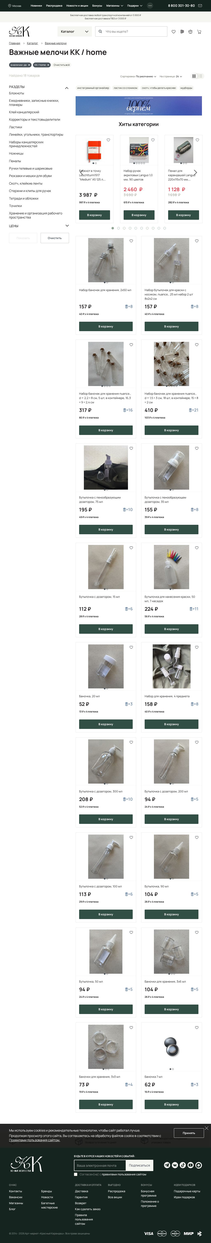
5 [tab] (136, 228)
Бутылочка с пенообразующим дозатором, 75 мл (100, 499)
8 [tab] (153, 228)
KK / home (40, 65)
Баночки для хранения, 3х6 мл (165, 981)
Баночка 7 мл (153, 1077)
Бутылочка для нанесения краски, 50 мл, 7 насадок (170, 599)
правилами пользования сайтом (124, 1174)
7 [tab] (147, 228)
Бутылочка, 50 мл (91, 981)
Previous (79, 179)
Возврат (80, 1203)
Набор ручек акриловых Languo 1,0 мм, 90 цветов (138, 175)
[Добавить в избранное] (108, 140)
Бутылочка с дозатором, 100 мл (100, 886)
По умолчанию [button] (144, 76)
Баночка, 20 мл (89, 696)
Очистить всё (62, 65)
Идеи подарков (184, 1197)
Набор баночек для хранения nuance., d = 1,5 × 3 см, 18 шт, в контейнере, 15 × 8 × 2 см (171, 398)
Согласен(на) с (113, 1174)
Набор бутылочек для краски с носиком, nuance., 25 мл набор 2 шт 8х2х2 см (169, 294)
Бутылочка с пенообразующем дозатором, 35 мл (165, 499)
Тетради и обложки (23, 198)
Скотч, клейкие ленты (25, 183)
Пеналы (15, 161)
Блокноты (16, 93)
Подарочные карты (187, 1191)
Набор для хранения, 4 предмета (167, 696)
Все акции (115, 1197)
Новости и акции (77, 5)
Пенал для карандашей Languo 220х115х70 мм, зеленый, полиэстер (182, 175)
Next (198, 179)
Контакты (15, 1191)
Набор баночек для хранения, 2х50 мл (105, 290)
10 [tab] (164, 228)
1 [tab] (112, 228)
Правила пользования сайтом (84, 1219)
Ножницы (16, 153)
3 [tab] (124, 228)
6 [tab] (141, 228)
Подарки (133, 5)
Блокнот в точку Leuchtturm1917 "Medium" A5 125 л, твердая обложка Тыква (91, 175)
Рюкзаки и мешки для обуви (30, 175)
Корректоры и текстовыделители (34, 119)
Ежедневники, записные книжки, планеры (34, 102)
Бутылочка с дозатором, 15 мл (99, 597)
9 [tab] (159, 228)
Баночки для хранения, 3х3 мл (99, 1077)
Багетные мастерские (49, 1205)
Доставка (81, 1191)
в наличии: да (19, 65)
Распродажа (54, 5)
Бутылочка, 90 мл (157, 886)
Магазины (113, 5)
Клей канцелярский (24, 112)
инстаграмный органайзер (93, 88)
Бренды (46, 1191)
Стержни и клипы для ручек (30, 190)
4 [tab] (130, 228)
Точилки (15, 206)
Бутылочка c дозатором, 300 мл (100, 791)
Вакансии (15, 1197)
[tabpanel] (94, 179)
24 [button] (177, 76)
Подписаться (139, 1165)
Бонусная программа (148, 1193)
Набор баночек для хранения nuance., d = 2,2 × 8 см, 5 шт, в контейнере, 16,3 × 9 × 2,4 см (105, 398)
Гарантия (81, 1197)
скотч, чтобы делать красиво (159, 88)
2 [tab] (118, 228)
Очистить (55, 238)
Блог (12, 1209)
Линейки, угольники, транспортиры (36, 134)
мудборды (186, 88)
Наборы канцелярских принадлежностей (26, 144)
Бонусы (97, 5)
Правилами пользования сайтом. (34, 1140)
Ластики (15, 127)
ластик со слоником (125, 88)
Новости (47, 1197)
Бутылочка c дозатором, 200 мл (166, 791)
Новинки (36, 5)
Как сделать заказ (87, 1209)
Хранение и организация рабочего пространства (35, 215)
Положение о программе (150, 1203)
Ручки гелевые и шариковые (30, 168)
